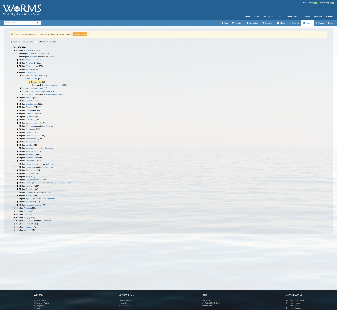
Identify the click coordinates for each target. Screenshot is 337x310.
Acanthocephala (32, 60)
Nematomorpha (32, 158)
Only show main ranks (47, 42)
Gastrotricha (31, 132)
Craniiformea (37, 76)
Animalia (27, 50)
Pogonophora (31, 183)
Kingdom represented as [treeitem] (33, 221)
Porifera (29, 186)
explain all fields (80, 34)
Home (247, 16)
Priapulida (30, 189)
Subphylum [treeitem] (34, 76)
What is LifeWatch (41, 303)
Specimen (268, 23)
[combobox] (19, 23)
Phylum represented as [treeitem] (37, 164)
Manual (321, 23)
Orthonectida (31, 170)
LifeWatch (318, 16)
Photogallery (291, 16)
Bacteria (27, 211)
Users (280, 16)
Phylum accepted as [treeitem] (36, 126)
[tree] (168, 139)
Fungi (26, 217)
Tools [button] (308, 23)
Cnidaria (29, 110)
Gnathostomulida (33, 135)
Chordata (30, 107)
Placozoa (29, 176)
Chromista (28, 214)
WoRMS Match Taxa (210, 300)
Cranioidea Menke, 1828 (52, 85)
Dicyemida (30, 120)
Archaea (27, 208)
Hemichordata (32, 139)
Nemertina (30, 164)
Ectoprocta (30, 126)
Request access (125, 305)
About (256, 16)
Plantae (27, 224)
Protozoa (27, 227)
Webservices (207, 305)
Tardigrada (30, 202)
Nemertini (30, 167)
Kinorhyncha (31, 142)
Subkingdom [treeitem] (34, 53)
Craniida (37, 82)
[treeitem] (33, 78)
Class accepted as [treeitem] (42, 94)
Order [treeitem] (37, 82)
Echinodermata (32, 123)
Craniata (34, 79)
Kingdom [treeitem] (28, 50)
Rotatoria (29, 192)
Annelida (29, 63)
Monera (27, 221)
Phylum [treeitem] (31, 60)
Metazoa (33, 57)
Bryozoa (29, 98)
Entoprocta (30, 129)
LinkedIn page (295, 308)
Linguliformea (37, 88)
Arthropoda (30, 66)
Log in (332, 23)
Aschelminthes (32, 69)
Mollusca (29, 151)
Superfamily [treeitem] (49, 85)
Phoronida (30, 173)
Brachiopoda (31, 72)
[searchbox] (19, 23)
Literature (238, 23)
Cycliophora (31, 117)
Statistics (295, 23)
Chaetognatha (32, 104)
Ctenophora (31, 113)
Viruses (27, 230)
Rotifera (48, 192)
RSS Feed (294, 305)
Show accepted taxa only (23, 42)
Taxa (225, 23)
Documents (305, 16)
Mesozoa (29, 148)
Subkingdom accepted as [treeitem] (37, 57)
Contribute (330, 16)
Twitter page (295, 303)
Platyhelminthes (32, 180)
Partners (37, 308)
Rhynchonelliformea (40, 91)
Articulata (31, 94)
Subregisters (268, 16)
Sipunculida (30, 199)
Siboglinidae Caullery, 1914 (59, 183)
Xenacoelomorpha (33, 205)
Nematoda (30, 154)
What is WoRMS (40, 300)
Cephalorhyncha (32, 101)
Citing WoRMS (125, 300)
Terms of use (124, 303)
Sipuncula (51, 199)
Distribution (253, 23)
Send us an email (297, 300)
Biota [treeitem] (19, 47)
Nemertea (30, 161)
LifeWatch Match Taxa (211, 303)
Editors (282, 23)
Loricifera (30, 145)
